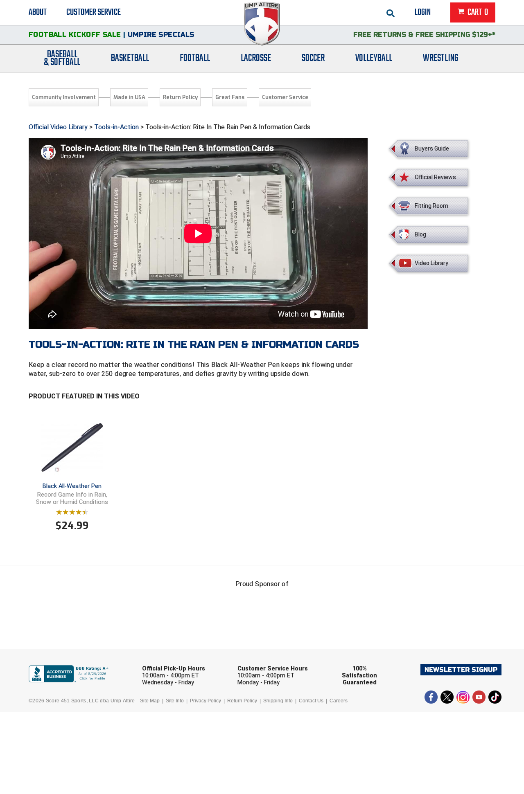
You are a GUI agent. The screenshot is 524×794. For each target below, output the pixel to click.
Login (423, 12)
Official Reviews (435, 177)
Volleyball (373, 58)
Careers (339, 701)
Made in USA (129, 97)
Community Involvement (64, 97)
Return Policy (180, 97)
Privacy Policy (205, 701)
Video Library (431, 263)
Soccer (313, 58)
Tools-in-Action (116, 127)
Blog (420, 234)
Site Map (150, 701)
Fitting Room (431, 205)
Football (195, 58)
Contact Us (311, 701)
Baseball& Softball (62, 58)
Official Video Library (58, 127)
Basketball (130, 58)
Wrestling (440, 58)
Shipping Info (278, 701)
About (38, 12)
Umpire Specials (161, 34)
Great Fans (229, 97)
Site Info (175, 701)
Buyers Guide (432, 148)
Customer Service (93, 12)
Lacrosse (256, 58)
